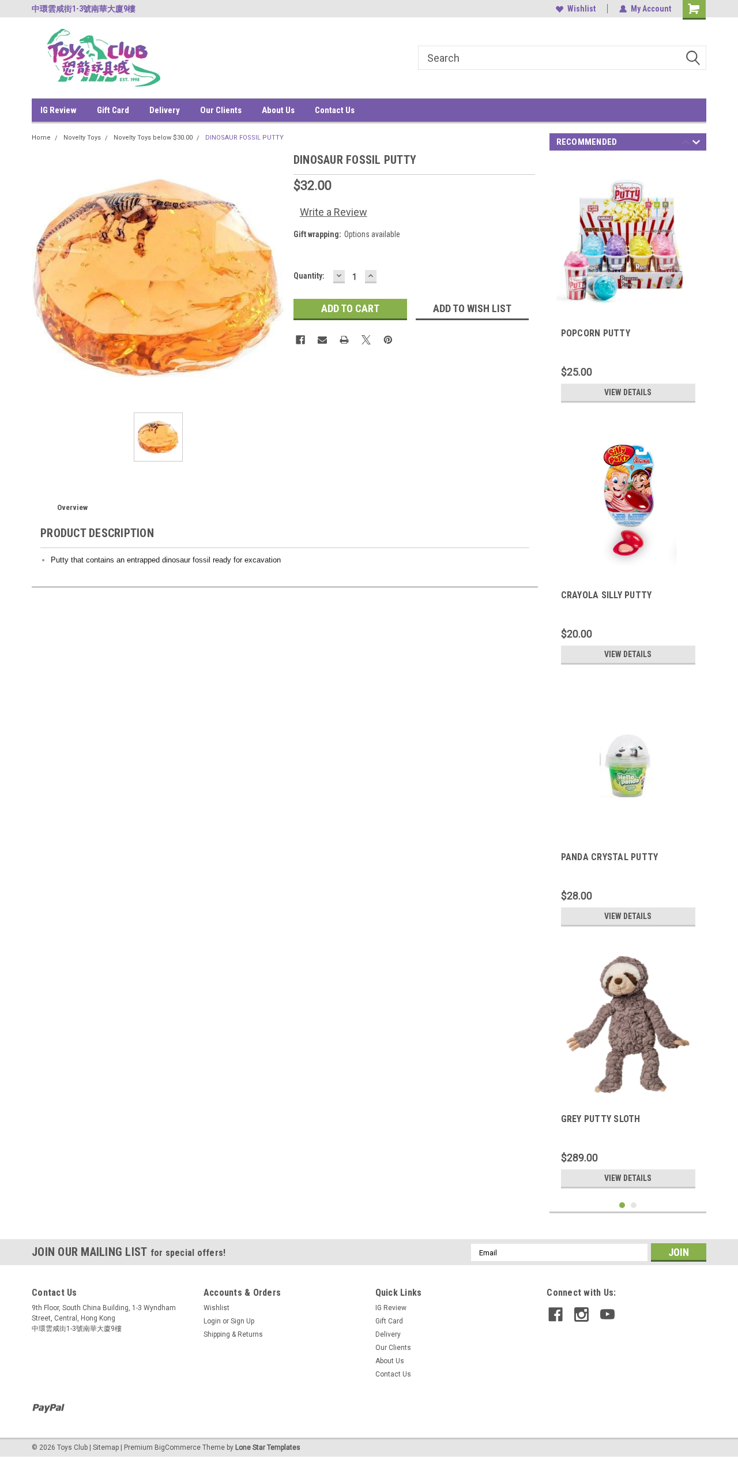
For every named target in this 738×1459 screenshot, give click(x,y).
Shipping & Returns (233, 1334)
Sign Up (242, 1321)
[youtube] (607, 1314)
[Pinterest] (388, 339)
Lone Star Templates (267, 1447)
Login (212, 1321)
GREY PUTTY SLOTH (601, 1118)
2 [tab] (634, 1205)
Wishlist (581, 8)
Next (696, 144)
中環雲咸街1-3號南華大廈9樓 (83, 8)
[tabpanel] (628, 284)
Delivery (164, 110)
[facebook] (555, 1314)
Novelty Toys (82, 137)
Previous (685, 144)
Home (41, 137)
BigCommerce (178, 1447)
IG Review (58, 110)
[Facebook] (300, 339)
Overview (72, 507)
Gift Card (113, 110)
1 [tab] (622, 1205)
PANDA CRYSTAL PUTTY (609, 857)
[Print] (344, 339)
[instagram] (581, 1314)
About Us (278, 110)
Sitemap (106, 1447)
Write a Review (333, 212)
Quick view (628, 826)
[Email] (322, 339)
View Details (628, 392)
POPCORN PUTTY (595, 333)
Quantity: (309, 275)
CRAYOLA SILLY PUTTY (606, 595)
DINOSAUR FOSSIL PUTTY (244, 137)
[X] (366, 339)
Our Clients (221, 110)
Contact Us (335, 110)
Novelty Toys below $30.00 (153, 137)
